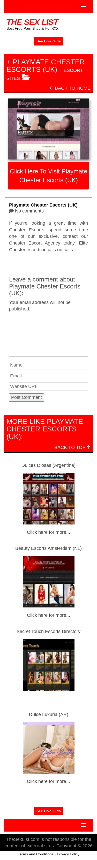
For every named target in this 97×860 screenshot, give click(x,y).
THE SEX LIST (32, 22)
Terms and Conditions (36, 854)
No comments (29, 211)
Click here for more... (48, 532)
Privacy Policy (68, 854)
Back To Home (72, 88)
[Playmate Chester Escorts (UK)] (48, 128)
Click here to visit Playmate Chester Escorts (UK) (48, 176)
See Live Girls (48, 41)
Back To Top (70, 447)
